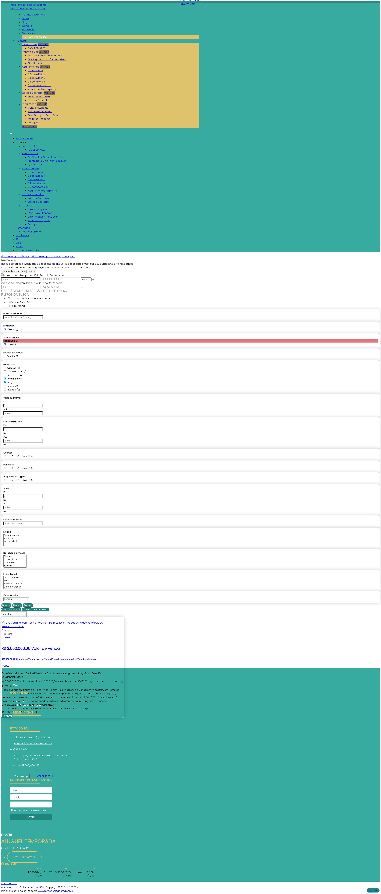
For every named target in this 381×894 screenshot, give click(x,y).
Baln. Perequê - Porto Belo (43, 115)
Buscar (6, 605)
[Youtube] (27, 725)
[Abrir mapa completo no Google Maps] (32, 776)
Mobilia (7, 531)
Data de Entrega (12, 519)
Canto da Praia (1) (16, 371)
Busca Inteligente (12, 313)
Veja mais (373, 890)
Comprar (7, 716)
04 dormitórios (36, 81)
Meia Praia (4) (14, 375)
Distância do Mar (12, 421)
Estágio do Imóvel (13, 352)
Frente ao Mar (30, 52)
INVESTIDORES (29, 44)
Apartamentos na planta (42, 89)
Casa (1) (11, 344)
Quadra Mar (35, 63)
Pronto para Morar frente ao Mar (47, 59)
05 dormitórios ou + (39, 85)
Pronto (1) (12, 356)
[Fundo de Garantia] (13, 583)
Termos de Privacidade (13, 271)
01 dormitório (35, 70)
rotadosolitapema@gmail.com (32, 737)
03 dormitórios (36, 78)
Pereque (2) (13, 386)
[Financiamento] (13, 577)
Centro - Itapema (38, 107)
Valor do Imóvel (12, 397)
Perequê (33, 122)
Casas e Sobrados (33, 93)
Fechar (28, 605)
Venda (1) (12, 329)
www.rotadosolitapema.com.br (56, 891)
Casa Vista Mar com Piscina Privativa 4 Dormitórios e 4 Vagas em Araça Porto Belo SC (51, 673)
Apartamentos (30, 67)
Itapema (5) (13, 368)
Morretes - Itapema (39, 119)
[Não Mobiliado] (11, 541)
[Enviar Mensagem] (82, 287)
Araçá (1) (11, 382)
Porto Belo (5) (14, 378)
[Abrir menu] (11, 132)
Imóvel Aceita (10, 574)
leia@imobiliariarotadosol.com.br (33, 743)
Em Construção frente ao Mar (45, 55)
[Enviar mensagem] (93, 279)
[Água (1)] (15, 562)
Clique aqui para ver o (20, 776)
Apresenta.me (9, 883)
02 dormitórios (36, 74)
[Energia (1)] (15, 559)
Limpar (17, 605)
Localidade (9, 364)
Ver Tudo (43, 44)
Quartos (7, 452)
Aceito (31, 271)
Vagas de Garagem (14, 476)
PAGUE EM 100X (36, 48)
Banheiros (8, 464)
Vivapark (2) (13, 389)
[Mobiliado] (11, 538)
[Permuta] (13, 580)
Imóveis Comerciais (39, 96)
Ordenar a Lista (11, 595)
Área (6, 488)
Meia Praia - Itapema (40, 111)
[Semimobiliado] (11, 535)
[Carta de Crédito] (13, 587)
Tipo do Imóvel (11, 337)
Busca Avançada (11, 609)
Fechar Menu (29, 126)
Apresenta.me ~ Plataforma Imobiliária (23, 887)
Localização (29, 104)
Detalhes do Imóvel (14, 552)
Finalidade (9, 325)
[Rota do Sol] (27, 721)
